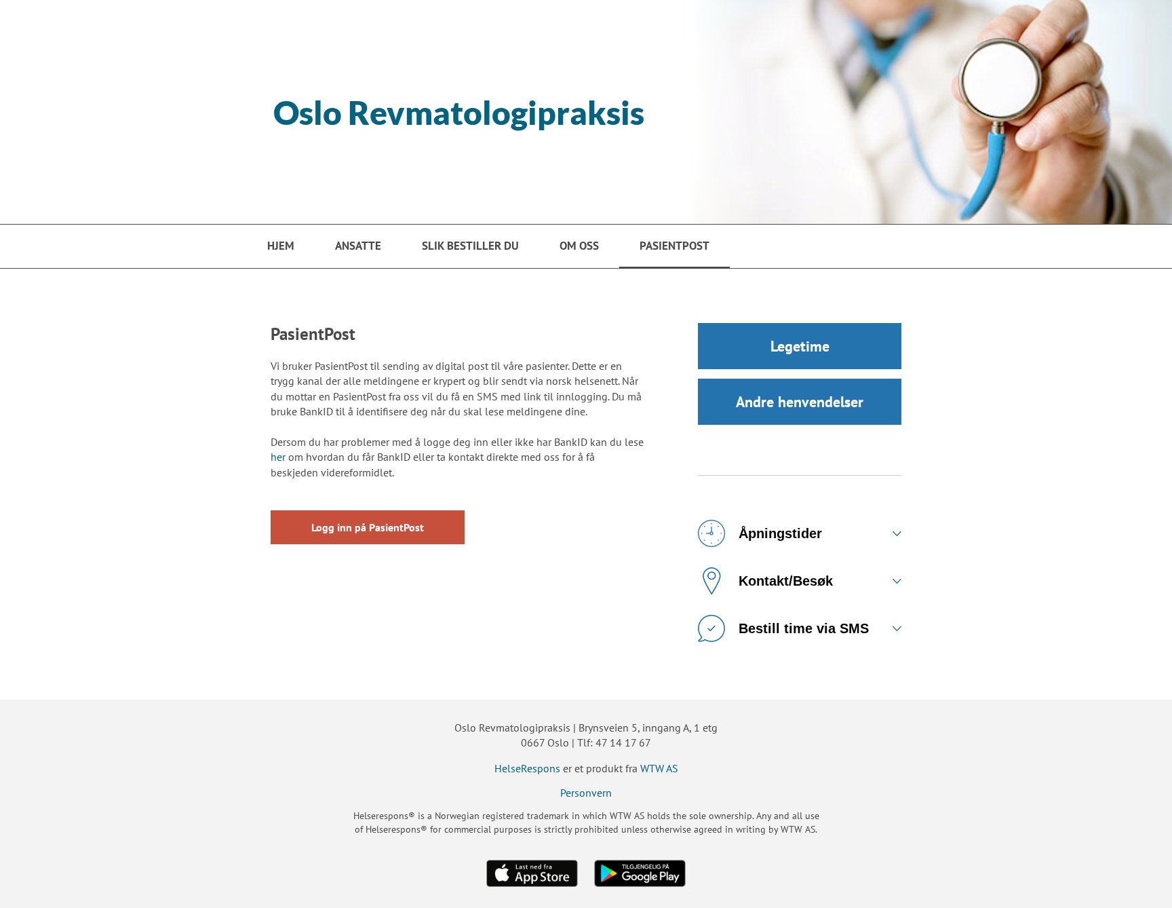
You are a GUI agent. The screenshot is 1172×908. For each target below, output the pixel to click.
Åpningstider (780, 533)
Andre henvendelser (799, 401)
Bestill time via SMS (804, 628)
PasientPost (674, 245)
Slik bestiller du (470, 245)
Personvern (586, 792)
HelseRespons (527, 768)
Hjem (280, 245)
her (278, 457)
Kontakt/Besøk (786, 580)
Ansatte (358, 245)
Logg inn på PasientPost (367, 527)
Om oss (579, 245)
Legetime (799, 346)
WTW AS (659, 768)
